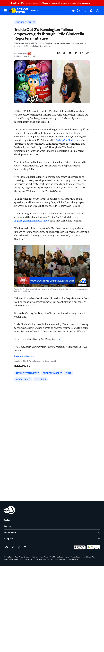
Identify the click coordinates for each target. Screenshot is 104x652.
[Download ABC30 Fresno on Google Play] (93, 547)
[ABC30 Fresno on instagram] (18, 547)
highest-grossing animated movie (31, 220)
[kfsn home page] (9, 510)
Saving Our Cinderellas (68, 140)
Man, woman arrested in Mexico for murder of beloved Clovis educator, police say (50, 3)
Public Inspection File (11, 559)
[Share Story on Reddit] (70, 53)
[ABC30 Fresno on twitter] (12, 547)
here (59, 339)
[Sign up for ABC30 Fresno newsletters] (24, 547)
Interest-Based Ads (88, 557)
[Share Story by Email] (82, 53)
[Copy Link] (87, 53)
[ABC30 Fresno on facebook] (6, 547)
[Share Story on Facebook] (58, 53)
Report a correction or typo (24, 356)
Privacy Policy (8, 557)
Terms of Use (75, 557)
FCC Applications (26, 559)
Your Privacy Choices (22, 557)
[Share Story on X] (64, 53)
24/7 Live (35, 10)
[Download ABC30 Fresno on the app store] (80, 547)
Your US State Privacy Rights (59, 557)
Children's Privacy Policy (39, 557)
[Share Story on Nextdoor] (76, 53)
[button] (5, 10)
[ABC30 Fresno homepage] (18, 11)
